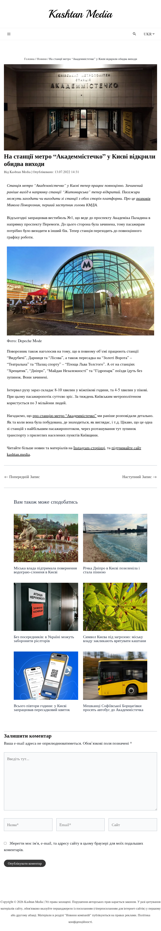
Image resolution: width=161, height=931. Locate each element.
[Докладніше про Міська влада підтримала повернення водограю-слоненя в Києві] (46, 537)
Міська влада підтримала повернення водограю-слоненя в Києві (45, 570)
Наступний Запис (139, 477)
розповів (143, 198)
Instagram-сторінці (89, 447)
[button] (134, 34)
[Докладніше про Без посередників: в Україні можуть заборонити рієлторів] (46, 606)
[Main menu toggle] (9, 34)
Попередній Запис (22, 477)
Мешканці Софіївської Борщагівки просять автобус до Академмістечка (113, 707)
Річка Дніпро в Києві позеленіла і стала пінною (111, 570)
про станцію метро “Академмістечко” (64, 415)
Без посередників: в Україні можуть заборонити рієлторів (44, 638)
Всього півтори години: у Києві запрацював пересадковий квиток (42, 707)
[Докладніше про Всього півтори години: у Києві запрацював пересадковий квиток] (46, 675)
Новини (42, 59)
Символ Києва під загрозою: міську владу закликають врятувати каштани (114, 638)
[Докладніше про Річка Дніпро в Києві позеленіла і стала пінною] (115, 537)
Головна (29, 59)
